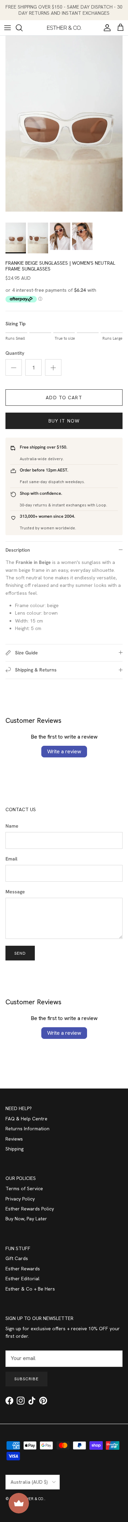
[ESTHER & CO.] (64, 28)
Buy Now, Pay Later (26, 1219)
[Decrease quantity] (13, 367)
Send (20, 953)
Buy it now (64, 421)
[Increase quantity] (53, 367)
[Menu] (7, 27)
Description (17, 550)
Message (15, 892)
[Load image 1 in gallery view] (64, 124)
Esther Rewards (22, 1269)
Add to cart (64, 397)
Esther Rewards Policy (29, 1209)
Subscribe (26, 1379)
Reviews (14, 1139)
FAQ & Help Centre (26, 1119)
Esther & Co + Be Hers (30, 1289)
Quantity (14, 353)
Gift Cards (16, 1258)
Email (11, 859)
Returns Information (27, 1128)
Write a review (64, 751)
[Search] (22, 27)
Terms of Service (24, 1188)
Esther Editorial (22, 1278)
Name (11, 826)
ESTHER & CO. (31, 1498)
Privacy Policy (20, 1199)
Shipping (14, 1149)
